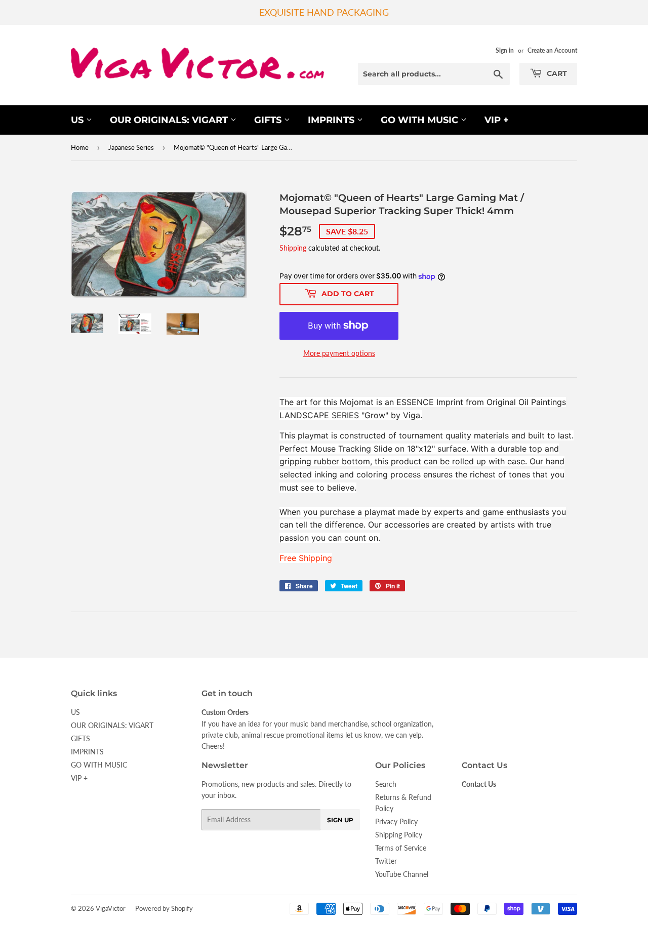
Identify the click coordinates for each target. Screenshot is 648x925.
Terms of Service (400, 847)
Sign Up (340, 820)
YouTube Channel (401, 874)
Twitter (386, 861)
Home (80, 147)
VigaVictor (111, 908)
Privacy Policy (396, 821)
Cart (556, 73)
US (78, 120)
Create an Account (552, 50)
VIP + (496, 120)
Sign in (505, 50)
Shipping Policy (398, 834)
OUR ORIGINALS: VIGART (170, 120)
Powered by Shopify (164, 908)
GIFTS (269, 120)
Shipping (292, 248)
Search (385, 784)
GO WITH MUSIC (421, 120)
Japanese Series (131, 147)
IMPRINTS (332, 120)
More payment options (339, 353)
